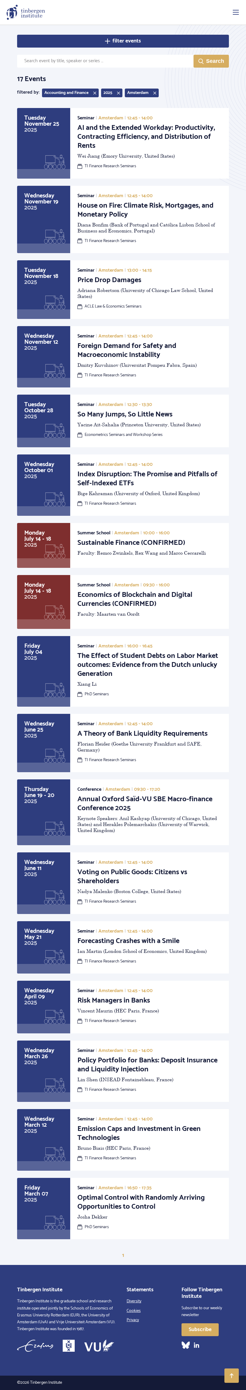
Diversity (134, 1301)
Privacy (133, 1320)
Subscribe (200, 1329)
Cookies (134, 1310)
